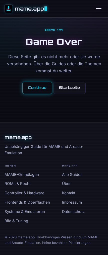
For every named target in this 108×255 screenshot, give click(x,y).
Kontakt (68, 192)
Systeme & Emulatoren (25, 211)
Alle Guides (72, 174)
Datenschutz (73, 211)
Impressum (72, 202)
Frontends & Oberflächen (27, 202)
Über (66, 183)
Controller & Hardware (24, 192)
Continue (37, 87)
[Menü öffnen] (98, 8)
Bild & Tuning (16, 220)
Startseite (69, 87)
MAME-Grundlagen (22, 174)
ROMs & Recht (18, 183)
